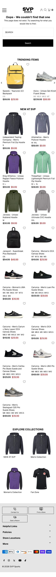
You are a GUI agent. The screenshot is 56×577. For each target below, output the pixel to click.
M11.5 (46, 298)
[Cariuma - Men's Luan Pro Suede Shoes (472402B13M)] (42, 278)
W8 (41, 262)
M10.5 (40, 298)
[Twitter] (14, 565)
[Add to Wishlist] (28, 69)
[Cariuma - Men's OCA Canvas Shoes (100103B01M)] (42, 318)
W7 (32, 262)
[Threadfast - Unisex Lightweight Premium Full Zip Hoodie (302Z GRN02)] (42, 167)
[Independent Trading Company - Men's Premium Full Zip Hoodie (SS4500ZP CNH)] (13, 128)
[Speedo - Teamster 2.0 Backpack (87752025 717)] (15, 80)
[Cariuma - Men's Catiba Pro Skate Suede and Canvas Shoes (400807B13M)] (13, 357)
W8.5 (5, 301)
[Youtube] (20, 565)
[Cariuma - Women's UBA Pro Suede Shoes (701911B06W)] (13, 278)
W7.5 (37, 262)
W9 (44, 262)
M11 (18, 340)
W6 (7, 298)
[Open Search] (45, 14)
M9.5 (45, 337)
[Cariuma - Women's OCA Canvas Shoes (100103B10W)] (42, 242)
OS (4, 101)
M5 (34, 101)
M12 (22, 340)
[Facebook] (4, 565)
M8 (32, 298)
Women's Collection (13, 497)
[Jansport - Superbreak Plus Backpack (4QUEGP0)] (13, 242)
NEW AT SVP (28, 114)
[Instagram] (9, 565)
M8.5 (5, 340)
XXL (35, 148)
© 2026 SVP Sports (11, 571)
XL (37, 189)
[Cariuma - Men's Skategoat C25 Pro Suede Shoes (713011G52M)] (13, 396)
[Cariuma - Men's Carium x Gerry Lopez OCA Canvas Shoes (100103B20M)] (13, 318)
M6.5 (44, 101)
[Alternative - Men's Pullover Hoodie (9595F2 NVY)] (42, 128)
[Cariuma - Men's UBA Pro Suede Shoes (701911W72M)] (42, 357)
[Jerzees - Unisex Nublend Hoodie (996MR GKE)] (13, 206)
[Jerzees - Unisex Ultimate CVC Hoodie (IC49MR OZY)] (42, 206)
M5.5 (39, 101)
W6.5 (12, 298)
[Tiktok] (25, 565)
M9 (36, 298)
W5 (4, 298)
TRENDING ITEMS (28, 64)
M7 (48, 101)
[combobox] (28, 37)
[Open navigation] (9, 15)
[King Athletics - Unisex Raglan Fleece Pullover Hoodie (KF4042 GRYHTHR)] (13, 167)
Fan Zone (35, 497)
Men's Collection (38, 462)
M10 (13, 379)
